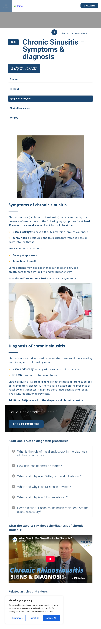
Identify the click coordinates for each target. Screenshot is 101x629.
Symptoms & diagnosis (21, 98)
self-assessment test (33, 278)
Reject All (34, 618)
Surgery (14, 117)
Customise (17, 618)
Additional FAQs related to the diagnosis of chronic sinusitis (46, 400)
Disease (14, 79)
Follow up (14, 89)
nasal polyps (16, 389)
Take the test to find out (73, 33)
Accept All (51, 618)
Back (13, 42)
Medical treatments (20, 108)
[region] (34, 610)
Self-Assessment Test (26, 424)
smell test (81, 389)
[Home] (19, 6)
